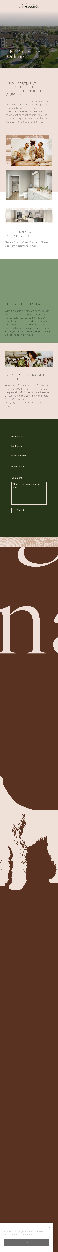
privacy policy (25, 1234)
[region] (26, 1237)
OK (26, 1242)
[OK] (49, 1227)
